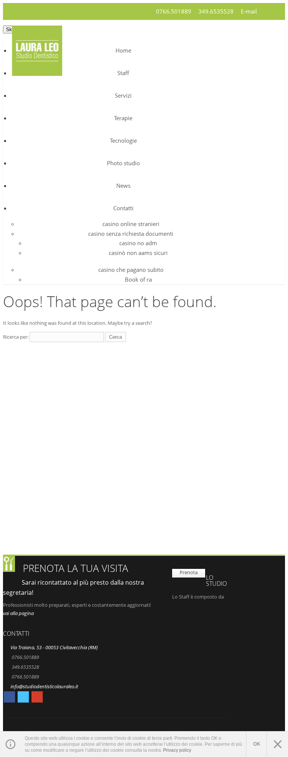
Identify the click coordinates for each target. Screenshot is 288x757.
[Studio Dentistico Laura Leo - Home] (37, 71)
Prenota (189, 572)
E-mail (249, 11)
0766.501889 (173, 11)
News (123, 185)
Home (123, 50)
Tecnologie (123, 140)
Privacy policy (177, 750)
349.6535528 (216, 11)
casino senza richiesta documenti (130, 233)
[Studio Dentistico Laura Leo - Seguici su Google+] (37, 698)
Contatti (123, 208)
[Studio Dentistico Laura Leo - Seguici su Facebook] (9, 698)
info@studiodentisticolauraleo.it (44, 686)
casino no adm (138, 243)
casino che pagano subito (131, 269)
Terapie (123, 118)
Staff (123, 73)
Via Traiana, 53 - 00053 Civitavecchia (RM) (54, 647)
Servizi (123, 95)
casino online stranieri (130, 224)
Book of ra (138, 279)
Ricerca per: (15, 336)
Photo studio (123, 163)
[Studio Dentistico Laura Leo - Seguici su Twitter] (23, 698)
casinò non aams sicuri (138, 252)
